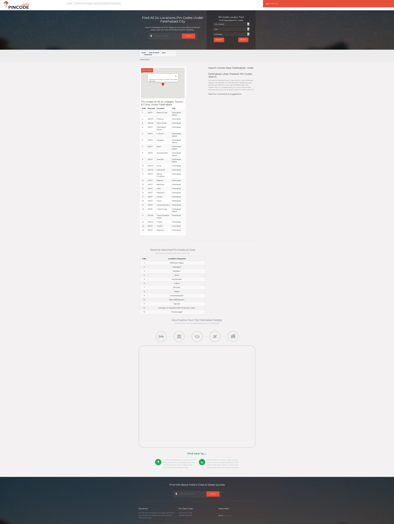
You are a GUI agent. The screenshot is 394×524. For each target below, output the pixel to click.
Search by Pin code (185, 513)
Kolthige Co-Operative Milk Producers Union (177, 308)
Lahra (159, 166)
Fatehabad (176, 119)
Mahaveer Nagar (177, 263)
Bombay (176, 287)
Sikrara (159, 197)
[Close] (175, 76)
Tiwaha (160, 226)
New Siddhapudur (176, 300)
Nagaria (160, 180)
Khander (160, 159)
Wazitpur (160, 230)
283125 (150, 119)
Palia (159, 189)
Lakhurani (161, 170)
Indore (177, 283)
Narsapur (177, 271)
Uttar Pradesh (154, 52)
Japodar (177, 304)
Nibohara (160, 184)
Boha (177, 275)
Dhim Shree (161, 123)
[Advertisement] (216, 55)
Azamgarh (177, 267)
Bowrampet (177, 279)
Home (69, 3)
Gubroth (160, 134)
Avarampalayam (176, 296)
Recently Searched (185, 515)
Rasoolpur (161, 193)
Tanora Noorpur (163, 205)
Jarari (159, 146)
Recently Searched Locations (107, 3)
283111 (150, 113)
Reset (243, 40)
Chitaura (160, 119)
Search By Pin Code (83, 3)
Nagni (176, 291)
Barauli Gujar (162, 113)
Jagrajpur (161, 140)
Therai (159, 222)
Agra (164, 52)
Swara (159, 201)
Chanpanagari (177, 312)
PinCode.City (227, 515)
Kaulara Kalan (162, 153)
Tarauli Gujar (162, 209)
